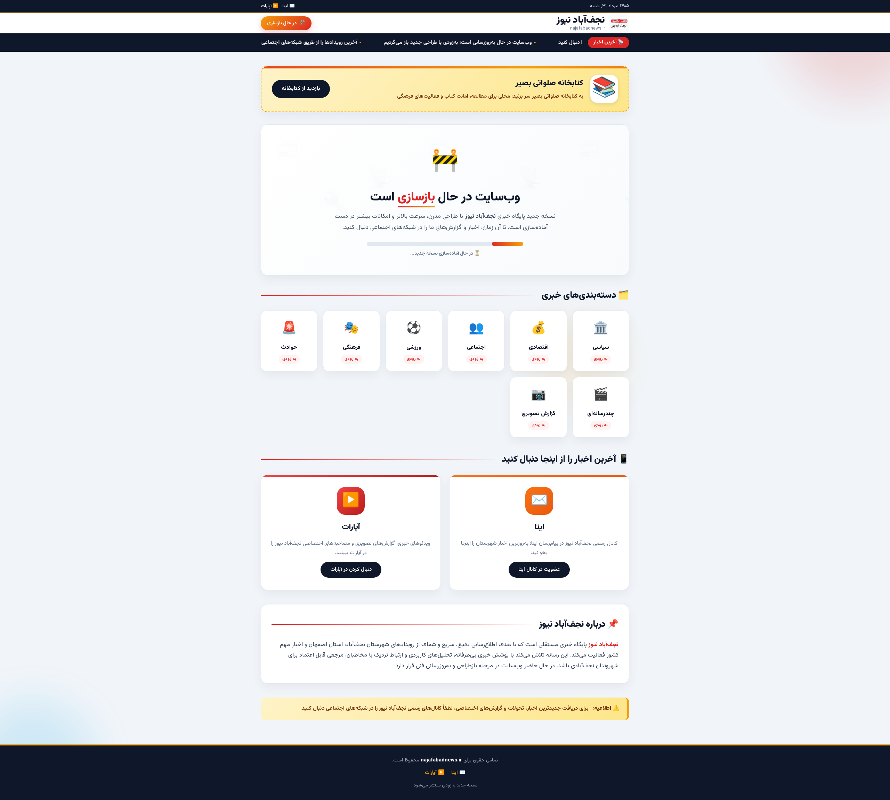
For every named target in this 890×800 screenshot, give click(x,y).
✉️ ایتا (288, 6)
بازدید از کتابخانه (301, 88)
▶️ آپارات (269, 6)
